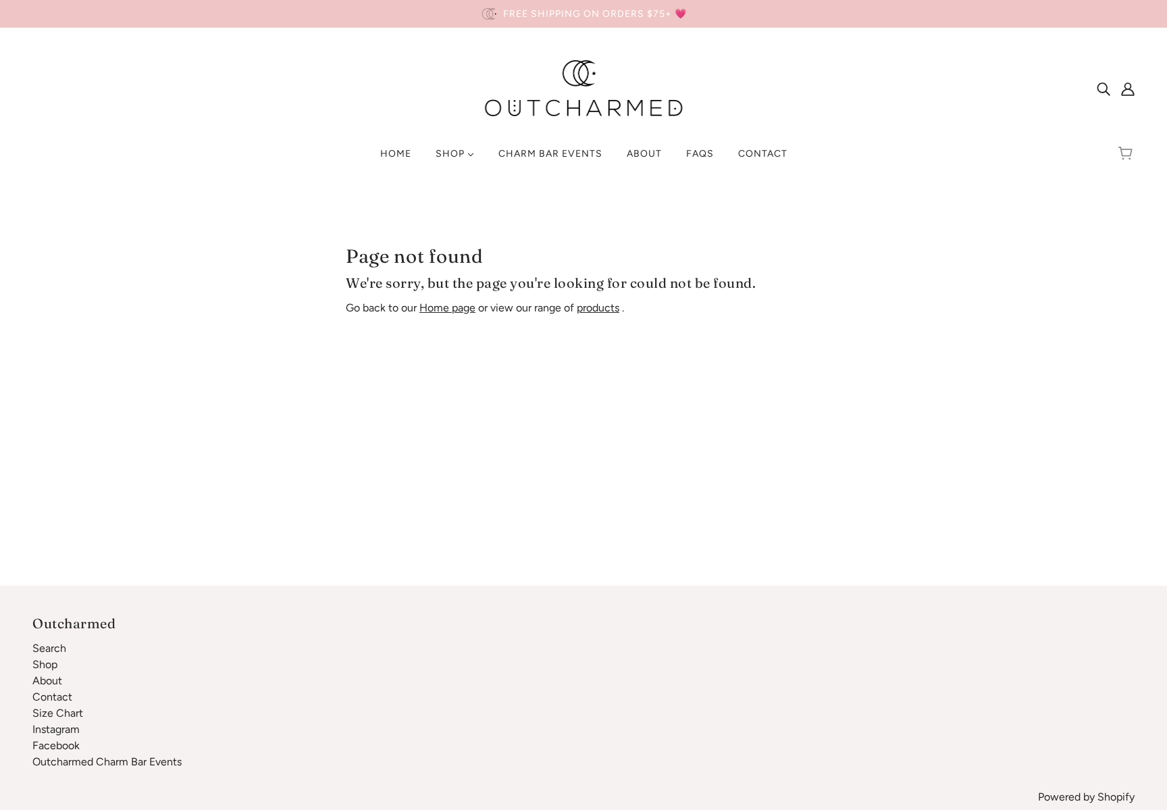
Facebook (56, 745)
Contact (52, 696)
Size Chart (57, 713)
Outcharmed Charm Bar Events (107, 761)
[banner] (583, 87)
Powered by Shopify (1086, 796)
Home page (447, 307)
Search (49, 648)
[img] (1103, 88)
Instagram (56, 729)
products (598, 307)
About (47, 680)
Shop (44, 664)
